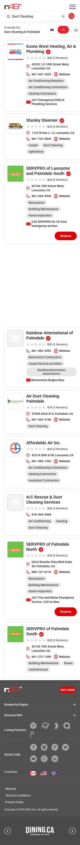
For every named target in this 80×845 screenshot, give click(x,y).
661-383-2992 (41, 350)
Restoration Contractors (45, 357)
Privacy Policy (14, 802)
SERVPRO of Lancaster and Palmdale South (48, 171)
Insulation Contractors (44, 480)
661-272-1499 (41, 656)
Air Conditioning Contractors (48, 87)
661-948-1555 (41, 461)
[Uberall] (47, 725)
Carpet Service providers (45, 363)
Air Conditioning (40, 521)
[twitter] (65, 747)
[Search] (71, 16)
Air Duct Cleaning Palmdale (42, 398)
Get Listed (68, 689)
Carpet (33, 145)
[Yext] (35, 725)
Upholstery (36, 151)
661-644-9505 (41, 196)
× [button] (63, 16)
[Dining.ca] (40, 830)
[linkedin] (55, 758)
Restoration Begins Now (48, 380)
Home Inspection (40, 215)
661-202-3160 (41, 419)
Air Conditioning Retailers (46, 80)
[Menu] (72, 7)
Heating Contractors (42, 93)
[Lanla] (68, 725)
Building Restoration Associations (51, 371)
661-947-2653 (41, 74)
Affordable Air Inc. (43, 442)
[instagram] (44, 747)
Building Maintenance (43, 209)
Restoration (37, 202)
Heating (61, 521)
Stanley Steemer (42, 120)
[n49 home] (52, 30)
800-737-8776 (41, 572)
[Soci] (32, 734)
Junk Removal (38, 669)
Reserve (65, 236)
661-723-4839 (41, 138)
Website (64, 74)
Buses (68, 663)
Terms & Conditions (18, 795)
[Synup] (58, 726)
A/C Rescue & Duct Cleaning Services (44, 499)
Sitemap (10, 788)
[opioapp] (44, 758)
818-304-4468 (41, 514)
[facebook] (33, 747)
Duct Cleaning (53, 145)
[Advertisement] (40, 287)
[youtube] (33, 758)
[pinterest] (55, 747)
